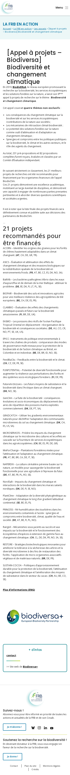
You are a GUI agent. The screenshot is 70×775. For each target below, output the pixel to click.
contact (11, 655)
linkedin (45, 727)
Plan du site (30, 765)
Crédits (35, 769)
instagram (39, 727)
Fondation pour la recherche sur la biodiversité (7, 8)
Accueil (7, 28)
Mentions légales (51, 765)
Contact (14, 765)
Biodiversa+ (30, 666)
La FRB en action (22, 28)
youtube (51, 727)
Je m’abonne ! (14, 727)
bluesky (33, 727)
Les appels (40, 28)
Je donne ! (12, 756)
